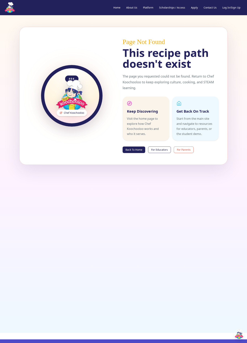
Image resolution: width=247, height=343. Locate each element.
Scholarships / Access (172, 7)
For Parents (184, 149)
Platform (148, 7)
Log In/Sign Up (231, 7)
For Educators (159, 149)
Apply (194, 7)
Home (116, 7)
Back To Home (133, 149)
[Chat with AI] (239, 334)
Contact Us (210, 7)
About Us (131, 7)
